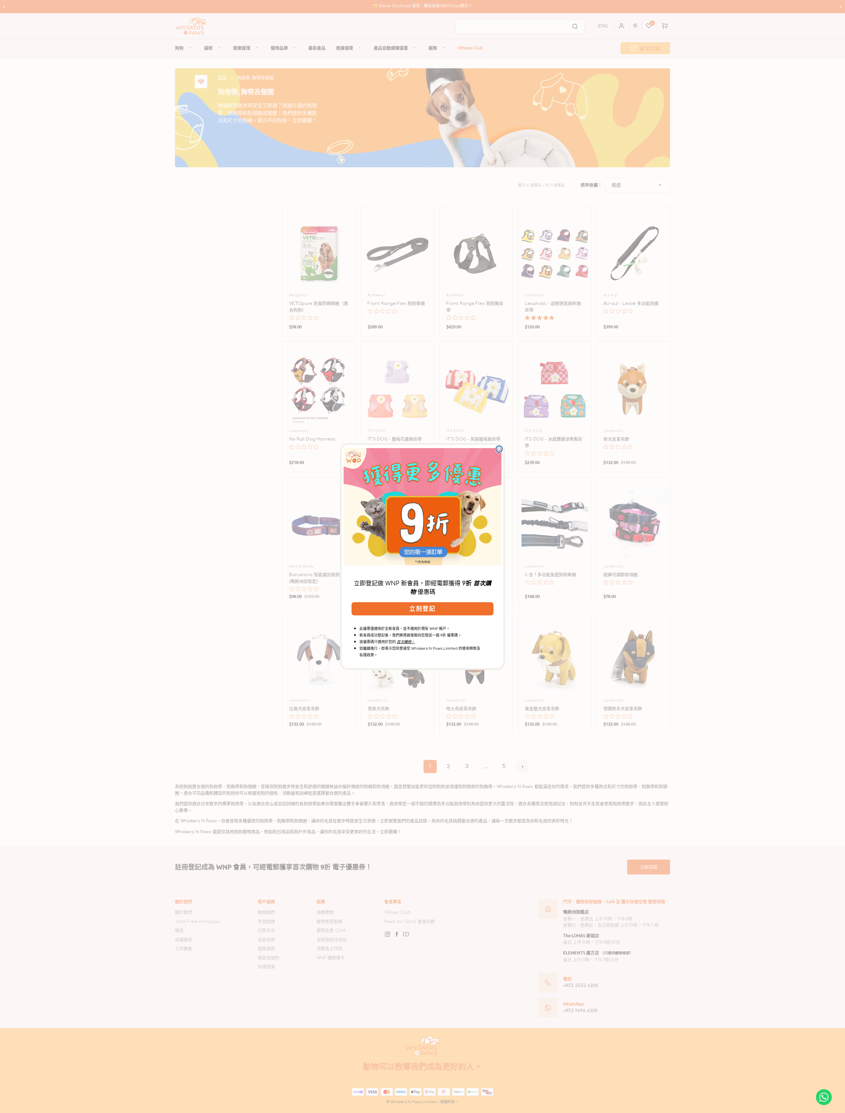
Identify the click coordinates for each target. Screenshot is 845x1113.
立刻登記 (422, 609)
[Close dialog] (499, 449)
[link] (422, 506)
